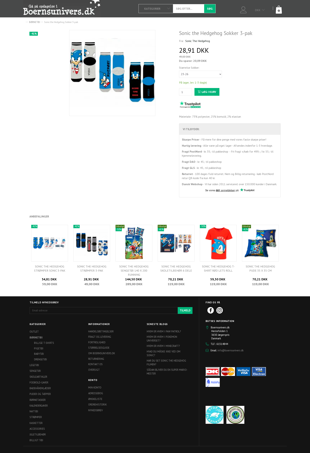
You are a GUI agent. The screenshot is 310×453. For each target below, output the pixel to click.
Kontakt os (95, 364)
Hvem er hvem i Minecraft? (163, 346)
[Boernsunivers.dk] (62, 8)
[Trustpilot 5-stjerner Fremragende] (190, 104)
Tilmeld (185, 310)
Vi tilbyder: (191, 129)
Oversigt (94, 369)
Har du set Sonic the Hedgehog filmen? (166, 362)
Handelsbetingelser (101, 331)
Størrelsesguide (98, 347)
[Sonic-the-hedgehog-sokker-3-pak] (112, 73)
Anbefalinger (39, 216)
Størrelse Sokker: (189, 67)
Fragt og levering (99, 336)
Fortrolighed (96, 342)
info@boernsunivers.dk (231, 350)
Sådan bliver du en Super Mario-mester (167, 371)
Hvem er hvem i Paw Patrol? (164, 331)
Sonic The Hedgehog (197, 41)
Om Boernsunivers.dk (101, 353)
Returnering (96, 358)
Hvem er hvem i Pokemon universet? (162, 338)
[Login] (243, 9)
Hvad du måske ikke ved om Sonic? (163, 353)
